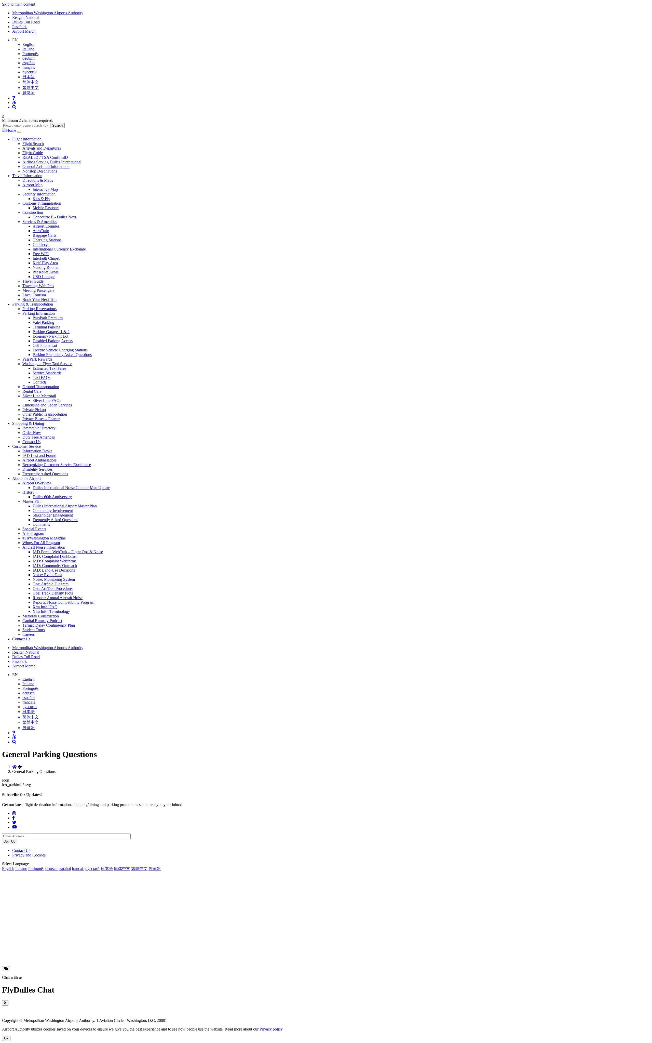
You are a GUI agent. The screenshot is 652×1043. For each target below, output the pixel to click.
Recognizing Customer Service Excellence (56, 465)
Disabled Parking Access (53, 341)
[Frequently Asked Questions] (13, 98)
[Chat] (6, 968)
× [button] (3, 116)
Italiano (28, 49)
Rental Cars (31, 391)
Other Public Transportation (44, 414)
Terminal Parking (46, 327)
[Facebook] (13, 818)
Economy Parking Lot (50, 336)
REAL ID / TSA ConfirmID (45, 157)
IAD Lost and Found (39, 455)
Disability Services (37, 469)
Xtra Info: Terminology (51, 611)
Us (21, 639)
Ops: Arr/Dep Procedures (53, 588)
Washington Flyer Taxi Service (47, 364)
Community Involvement (53, 510)
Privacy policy (271, 1029)
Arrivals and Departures (41, 148)
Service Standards (47, 373)
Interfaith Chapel (46, 258)
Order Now (31, 432)
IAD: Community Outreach (55, 565)
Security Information (39, 194)
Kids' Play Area (45, 263)
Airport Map (32, 185)
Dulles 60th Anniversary (52, 497)
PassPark (19, 26)
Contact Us (31, 442)
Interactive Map (45, 189)
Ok (6, 1038)
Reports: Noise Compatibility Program (63, 602)
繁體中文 (30, 87)
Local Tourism (34, 295)
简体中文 (30, 82)
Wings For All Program (41, 542)
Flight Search (33, 143)
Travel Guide (33, 281)
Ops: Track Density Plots (53, 593)
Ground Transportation (40, 387)
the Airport (26, 478)
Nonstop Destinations (39, 171)
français (28, 67)
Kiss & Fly (41, 198)
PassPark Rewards (37, 359)
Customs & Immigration (41, 203)
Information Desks (37, 451)
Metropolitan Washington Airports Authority (47, 13)
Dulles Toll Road (26, 22)
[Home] (9, 130)
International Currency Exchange (59, 249)
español (28, 63)
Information (27, 139)
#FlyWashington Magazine (44, 538)
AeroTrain (41, 231)
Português (30, 53)
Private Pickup (34, 409)
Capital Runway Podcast (42, 620)
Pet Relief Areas (46, 272)
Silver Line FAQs (47, 400)
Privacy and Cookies (29, 855)
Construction (32, 212)
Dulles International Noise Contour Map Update (71, 487)
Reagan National (25, 17)
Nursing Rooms (45, 267)
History (28, 492)
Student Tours (33, 630)
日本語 (28, 77)
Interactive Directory (39, 428)
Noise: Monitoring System (54, 579)
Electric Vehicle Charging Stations (60, 350)
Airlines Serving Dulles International (51, 162)
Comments (41, 524)
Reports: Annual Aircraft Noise (58, 598)
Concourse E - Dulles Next (54, 217)
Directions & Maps (37, 180)
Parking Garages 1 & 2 (51, 331)
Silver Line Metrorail (39, 396)
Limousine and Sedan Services (47, 405)
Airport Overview (36, 483)
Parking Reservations (39, 309)
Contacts (40, 382)
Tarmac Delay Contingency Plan (48, 625)
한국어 (28, 93)
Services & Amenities (39, 221)
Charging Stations (47, 240)
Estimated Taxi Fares (49, 368)
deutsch (28, 58)
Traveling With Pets (38, 286)
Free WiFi (41, 254)
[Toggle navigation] (19, 132)
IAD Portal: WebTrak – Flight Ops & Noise (68, 552)
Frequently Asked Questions (45, 474)
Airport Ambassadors (39, 460)
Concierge (41, 244)
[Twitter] (14, 822)
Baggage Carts (44, 235)
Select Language (15, 864)
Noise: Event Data (47, 575)
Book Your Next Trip (39, 299)
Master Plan (32, 501)
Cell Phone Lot (45, 345)
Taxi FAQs (41, 377)
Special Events (34, 529)
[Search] (14, 107)
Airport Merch (23, 31)
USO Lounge (44, 276)
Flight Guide (32, 153)
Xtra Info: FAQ (45, 607)
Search (57, 125)
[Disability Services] (14, 102)
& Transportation (32, 304)
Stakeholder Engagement (53, 515)
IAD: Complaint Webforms (54, 561)
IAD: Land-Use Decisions (54, 570)
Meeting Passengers (38, 290)
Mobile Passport (46, 208)
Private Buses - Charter (41, 419)
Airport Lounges (46, 226)
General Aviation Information (46, 166)
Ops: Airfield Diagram (51, 584)
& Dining (28, 423)
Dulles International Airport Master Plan (65, 506)
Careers (28, 634)
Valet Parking (43, 322)
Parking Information (38, 313)
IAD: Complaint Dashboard (55, 556)
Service (26, 446)
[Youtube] (14, 827)
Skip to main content (18, 4)
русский (29, 72)
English (28, 44)
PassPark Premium (48, 318)
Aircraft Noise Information (43, 547)
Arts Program (33, 533)
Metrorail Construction (40, 616)
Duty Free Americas (38, 437)
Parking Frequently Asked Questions (62, 354)
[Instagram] (14, 813)
